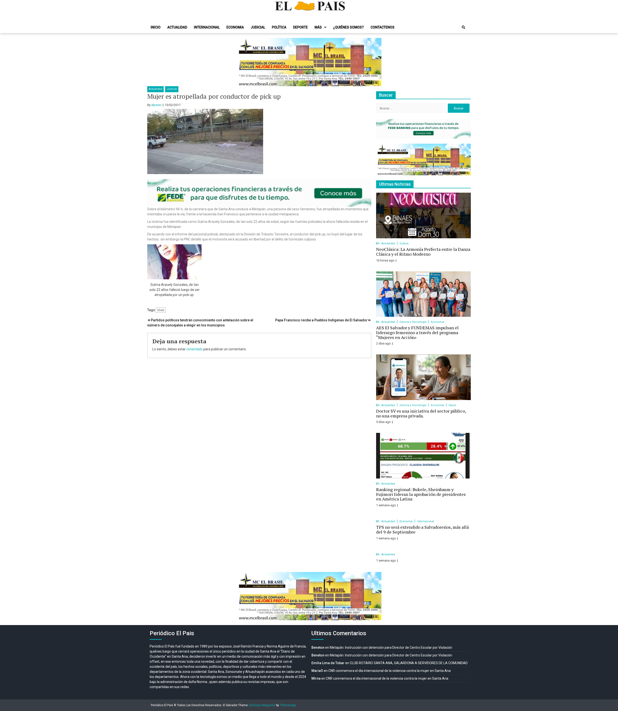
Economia (235, 27)
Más (318, 27)
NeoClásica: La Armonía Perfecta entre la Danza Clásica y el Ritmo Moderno (423, 251)
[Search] (463, 27)
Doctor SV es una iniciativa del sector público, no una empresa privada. (421, 413)
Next (375, 62)
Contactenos (382, 27)
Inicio (156, 27)
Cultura (404, 243)
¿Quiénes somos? (348, 27)
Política (279, 27)
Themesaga (288, 705)
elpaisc (156, 105)
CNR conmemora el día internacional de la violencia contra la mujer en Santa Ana (389, 671)
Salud (452, 405)
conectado (194, 349)
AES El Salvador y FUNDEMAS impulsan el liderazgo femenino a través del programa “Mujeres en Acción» (417, 332)
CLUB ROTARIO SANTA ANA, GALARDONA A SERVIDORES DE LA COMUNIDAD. (409, 663)
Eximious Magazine (262, 705)
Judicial (258, 27)
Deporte (300, 27)
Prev (243, 62)
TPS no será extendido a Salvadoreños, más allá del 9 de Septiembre (422, 529)
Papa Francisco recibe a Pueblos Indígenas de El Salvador (321, 320)
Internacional (207, 27)
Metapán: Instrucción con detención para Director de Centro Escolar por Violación (391, 647)
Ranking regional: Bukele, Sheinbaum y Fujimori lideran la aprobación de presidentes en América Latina (421, 494)
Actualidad (177, 27)
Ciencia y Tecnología (413, 322)
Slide (160, 310)
